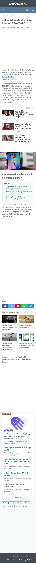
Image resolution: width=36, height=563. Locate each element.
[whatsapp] (24, 306)
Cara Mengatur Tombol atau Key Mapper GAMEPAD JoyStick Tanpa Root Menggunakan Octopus (18, 436)
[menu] (4, 10)
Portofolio (13, 503)
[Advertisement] (18, 49)
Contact (15, 556)
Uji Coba (24, 506)
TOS (27, 556)
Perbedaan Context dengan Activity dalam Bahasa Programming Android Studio (16, 461)
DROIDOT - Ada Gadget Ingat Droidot (21, 560)
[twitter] (11, 306)
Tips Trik (10, 506)
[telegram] (31, 306)
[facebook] (5, 306)
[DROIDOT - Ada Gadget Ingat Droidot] (18, 3)
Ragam (20, 503)
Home (9, 556)
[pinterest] (18, 306)
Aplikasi (5, 503)
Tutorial (17, 506)
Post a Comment (25, 27)
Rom (4, 506)
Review (27, 503)
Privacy (22, 556)
